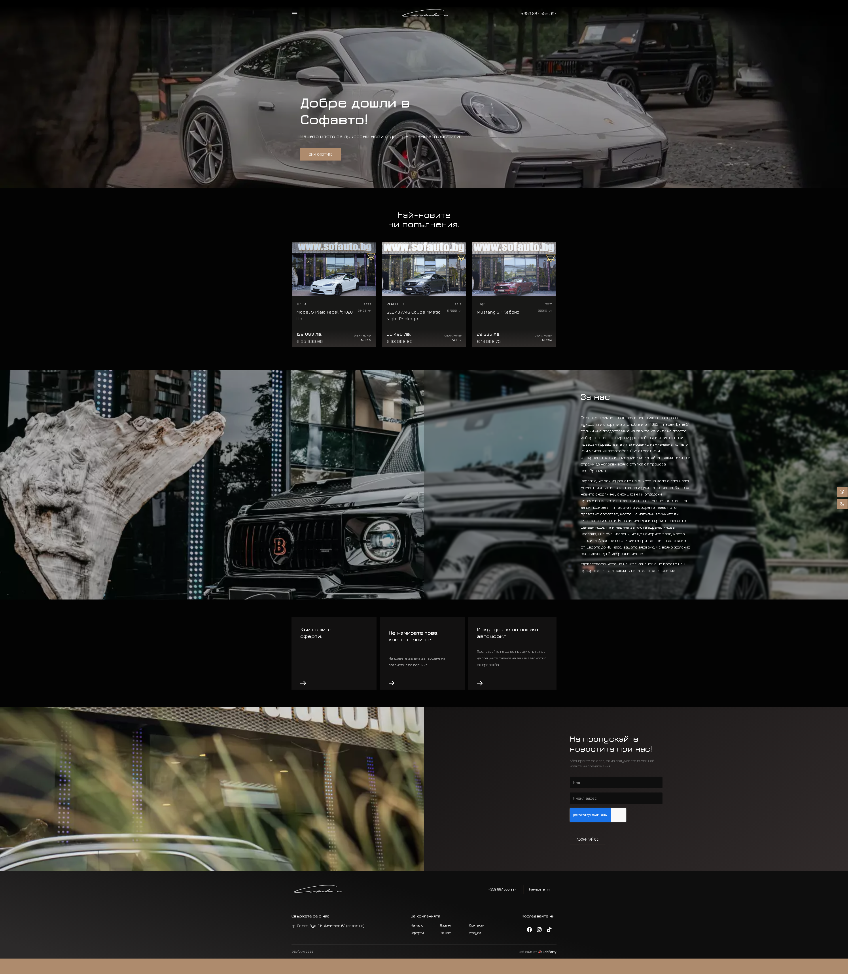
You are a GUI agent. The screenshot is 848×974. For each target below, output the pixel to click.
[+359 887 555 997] (842, 492)
